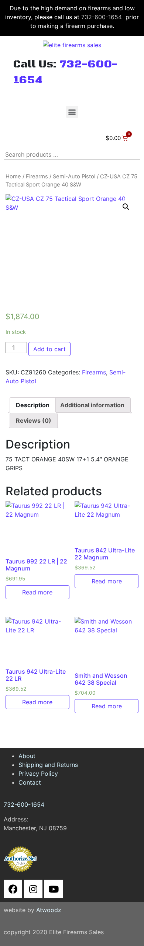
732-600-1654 (101, 17)
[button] (72, 112)
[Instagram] (33, 889)
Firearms (37, 176)
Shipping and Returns (48, 764)
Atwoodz (48, 910)
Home (13, 176)
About (26, 756)
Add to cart (49, 349)
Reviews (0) (33, 420)
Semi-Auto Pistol (74, 176)
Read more (37, 592)
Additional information (92, 405)
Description (32, 405)
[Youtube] (53, 889)
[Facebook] (13, 889)
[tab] (33, 405)
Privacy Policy (38, 773)
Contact (29, 782)
